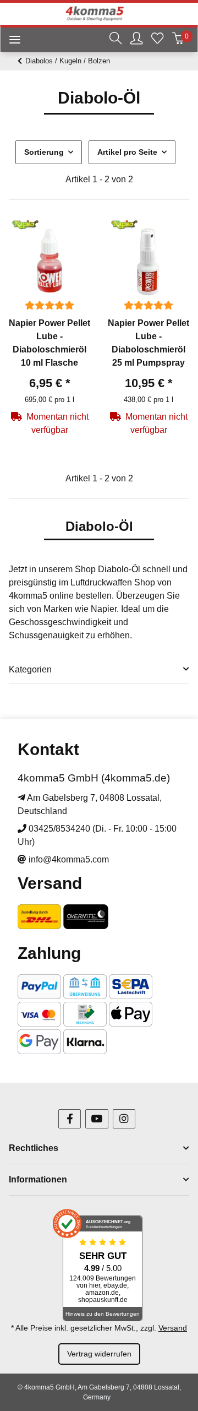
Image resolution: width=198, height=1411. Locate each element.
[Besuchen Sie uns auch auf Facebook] (69, 1118)
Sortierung (44, 152)
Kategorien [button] (30, 669)
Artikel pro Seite (127, 152)
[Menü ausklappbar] (10, 41)
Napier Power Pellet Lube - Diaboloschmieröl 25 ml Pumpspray (148, 342)
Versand (172, 1327)
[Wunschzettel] (157, 40)
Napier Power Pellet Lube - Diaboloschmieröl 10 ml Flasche (49, 342)
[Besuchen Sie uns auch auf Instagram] (124, 1118)
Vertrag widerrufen (99, 1353)
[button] (115, 40)
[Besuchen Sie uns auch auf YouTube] (96, 1118)
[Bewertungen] (49, 305)
